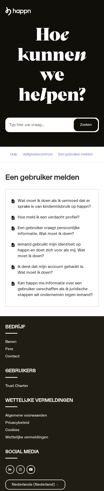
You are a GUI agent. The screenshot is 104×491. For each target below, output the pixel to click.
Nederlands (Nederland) (34, 484)
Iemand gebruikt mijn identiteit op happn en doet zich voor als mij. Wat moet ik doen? (51, 250)
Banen (10, 342)
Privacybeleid (17, 423)
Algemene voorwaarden (26, 415)
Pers (9, 349)
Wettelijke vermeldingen (26, 437)
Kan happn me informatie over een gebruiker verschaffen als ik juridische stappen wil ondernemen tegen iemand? (55, 289)
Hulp (13, 154)
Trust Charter (16, 386)
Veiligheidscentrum (38, 154)
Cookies (12, 430)
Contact (12, 356)
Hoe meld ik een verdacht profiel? (49, 217)
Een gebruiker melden (75, 154)
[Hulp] (18, 14)
